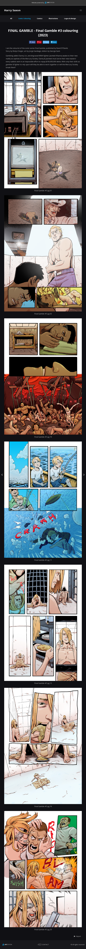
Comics (39, 18)
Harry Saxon (12, 10)
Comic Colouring (24, 18)
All (11, 18)
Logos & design (70, 18)
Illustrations (53, 18)
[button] (77, 936)
